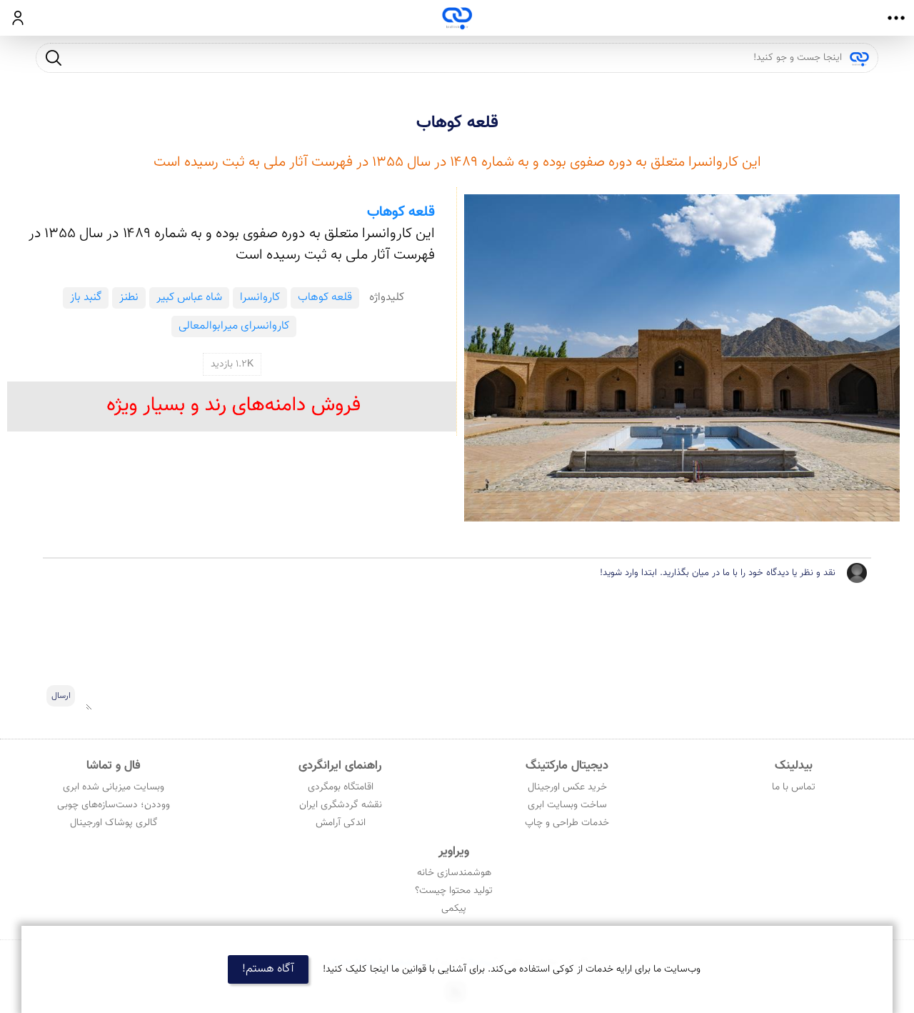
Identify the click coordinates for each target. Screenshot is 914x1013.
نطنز (129, 297)
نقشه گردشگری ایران (340, 805)
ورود (18, 17)
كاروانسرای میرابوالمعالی (234, 326)
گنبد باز (85, 297)
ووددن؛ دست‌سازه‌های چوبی (113, 805)
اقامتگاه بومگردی (340, 787)
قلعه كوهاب (457, 122)
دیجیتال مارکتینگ (567, 766)
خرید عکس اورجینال (567, 787)
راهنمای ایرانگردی (339, 766)
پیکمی (453, 909)
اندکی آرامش (341, 823)
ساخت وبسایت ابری (567, 805)
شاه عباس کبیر (189, 297)
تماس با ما (793, 787)
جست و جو (53, 57)
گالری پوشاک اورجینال (114, 823)
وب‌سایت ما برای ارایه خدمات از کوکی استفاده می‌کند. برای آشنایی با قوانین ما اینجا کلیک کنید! (511, 969)
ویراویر (453, 851)
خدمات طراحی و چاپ (567, 823)
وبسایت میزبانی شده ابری (113, 787)
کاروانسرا (260, 297)
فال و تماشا (113, 766)
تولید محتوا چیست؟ (454, 891)
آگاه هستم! (268, 969)
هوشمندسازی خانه (454, 873)
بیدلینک (794, 766)
